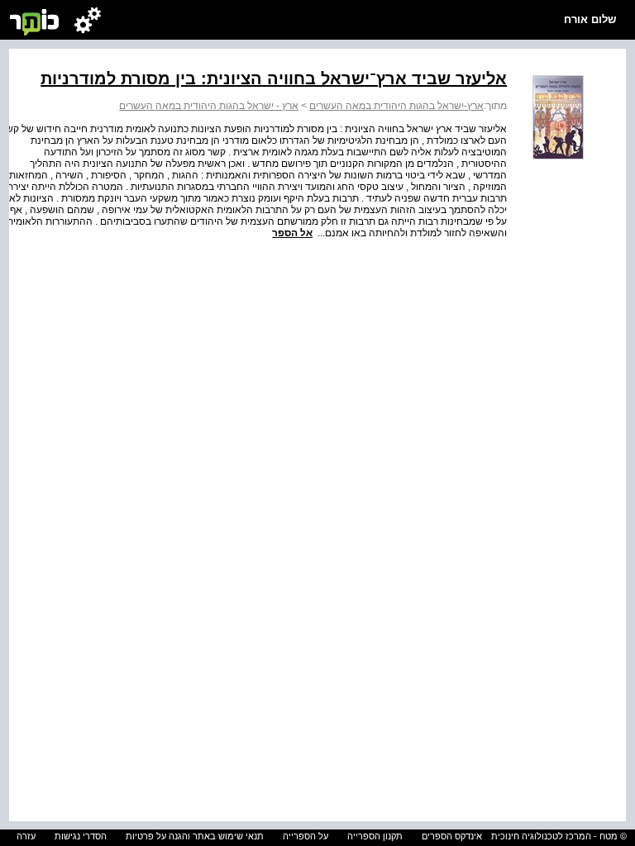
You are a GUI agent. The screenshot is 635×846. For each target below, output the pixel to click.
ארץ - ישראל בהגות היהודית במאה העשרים (208, 106)
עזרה (26, 836)
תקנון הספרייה (375, 836)
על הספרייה (305, 836)
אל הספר (292, 233)
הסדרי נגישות (81, 836)
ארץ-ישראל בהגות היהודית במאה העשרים (396, 106)
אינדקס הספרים (452, 836)
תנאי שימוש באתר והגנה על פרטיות (195, 836)
